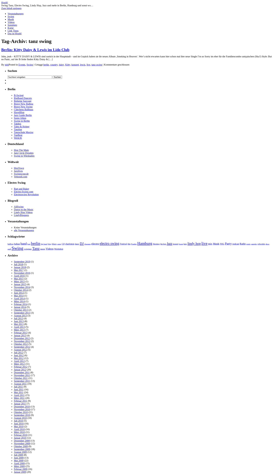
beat (28, 244)
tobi (7, 64)
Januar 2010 (20, 438)
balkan (17, 244)
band (24, 243)
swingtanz (28, 249)
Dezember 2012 (22, 338)
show (267, 244)
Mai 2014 (19, 295)
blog (49, 244)
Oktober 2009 (21, 446)
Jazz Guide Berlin (23, 115)
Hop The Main (21, 150)
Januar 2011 (20, 403)
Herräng (156, 244)
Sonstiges (12, 25)
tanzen (42, 249)
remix (248, 244)
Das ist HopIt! (15, 33)
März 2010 (19, 432)
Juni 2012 (19, 355)
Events (21, 64)
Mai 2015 (19, 278)
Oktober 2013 (21, 310)
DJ (82, 243)
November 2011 (22, 375)
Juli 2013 (18, 318)
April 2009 (19, 463)
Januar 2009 (20, 472)
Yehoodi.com (20, 176)
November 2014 (22, 287)
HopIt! (4, 2)
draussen (87, 244)
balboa (10, 244)
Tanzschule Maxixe (23, 132)
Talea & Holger (21, 126)
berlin (46, 64)
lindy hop (194, 243)
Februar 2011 (20, 401)
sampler (254, 244)
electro (95, 243)
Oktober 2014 (21, 290)
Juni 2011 (19, 389)
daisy (61, 64)
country (54, 64)
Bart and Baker (21, 188)
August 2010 (20, 418)
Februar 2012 (20, 366)
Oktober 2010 (21, 412)
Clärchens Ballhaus (23, 109)
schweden (261, 244)
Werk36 (18, 138)
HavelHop (19, 112)
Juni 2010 (19, 423)
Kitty (67, 64)
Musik (11, 19)
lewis (82, 64)
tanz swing (96, 64)
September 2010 (22, 415)
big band (44, 244)
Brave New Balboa (23, 103)
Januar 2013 (20, 335)
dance (77, 244)
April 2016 (19, 275)
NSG (222, 244)
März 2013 (19, 329)
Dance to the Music (23, 209)
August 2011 (20, 384)
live (88, 64)
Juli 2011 (18, 386)
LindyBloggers (21, 215)
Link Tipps (13, 30)
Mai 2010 (19, 426)
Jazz (169, 243)
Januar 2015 (20, 284)
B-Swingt (19, 95)
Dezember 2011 (22, 372)
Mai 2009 (19, 460)
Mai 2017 (19, 270)
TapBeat (18, 135)
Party (228, 243)
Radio (243, 243)
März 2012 (19, 364)
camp (59, 244)
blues (54, 244)
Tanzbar (18, 129)
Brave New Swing (23, 106)
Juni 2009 (19, 457)
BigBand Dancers (23, 98)
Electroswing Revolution (26, 194)
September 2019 (22, 261)
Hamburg (144, 243)
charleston (69, 244)
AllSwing (19, 206)
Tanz (36, 248)
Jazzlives (18, 171)
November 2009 (22, 443)
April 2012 (19, 361)
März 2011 (19, 398)
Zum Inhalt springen (11, 8)
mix (210, 243)
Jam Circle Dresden (23, 153)
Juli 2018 (18, 264)
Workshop (58, 249)
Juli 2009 (18, 455)
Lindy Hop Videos (23, 212)
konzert (75, 64)
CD (63, 244)
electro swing (109, 243)
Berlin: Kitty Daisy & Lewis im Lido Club (35, 50)
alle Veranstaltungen (24, 230)
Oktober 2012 (21, 344)
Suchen (12, 70)
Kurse (11, 28)
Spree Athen (20, 118)
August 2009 (20, 452)
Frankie (134, 244)
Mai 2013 (19, 324)
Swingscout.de (21, 173)
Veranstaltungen (16, 13)
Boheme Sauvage (22, 101)
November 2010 (22, 409)
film (128, 244)
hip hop (163, 244)
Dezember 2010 (22, 406)
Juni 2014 (19, 293)
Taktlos (17, 123)
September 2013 (22, 312)
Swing (11, 16)
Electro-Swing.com (23, 191)
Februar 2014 (20, 304)
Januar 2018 (20, 267)
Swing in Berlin (22, 121)
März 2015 (19, 281)
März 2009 (19, 466)
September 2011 (22, 381)
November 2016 (22, 273)
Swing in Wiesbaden (24, 155)
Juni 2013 (19, 321)
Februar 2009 (20, 469)
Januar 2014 (20, 307)
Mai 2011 (18, 392)
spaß (9, 249)
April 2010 (19, 429)
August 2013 (20, 315)
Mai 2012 (19, 358)
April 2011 (19, 395)
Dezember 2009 (22, 440)
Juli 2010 (18, 420)
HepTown (19, 168)
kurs (185, 244)
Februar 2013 (20, 332)
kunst (181, 244)
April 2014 (19, 298)
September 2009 (22, 449)
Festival (123, 244)
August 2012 (20, 349)
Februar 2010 (20, 435)
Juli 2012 (18, 352)
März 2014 (19, 301)
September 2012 (22, 347)
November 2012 (22, 341)
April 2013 (19, 327)
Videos (11, 22)
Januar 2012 (20, 369)
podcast (235, 244)
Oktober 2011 (21, 378)
